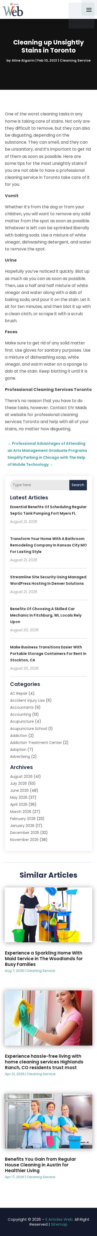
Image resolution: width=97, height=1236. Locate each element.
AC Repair (18, 693)
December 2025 (24, 832)
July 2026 (18, 783)
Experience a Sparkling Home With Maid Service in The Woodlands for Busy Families (44, 958)
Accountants (22, 707)
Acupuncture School (28, 728)
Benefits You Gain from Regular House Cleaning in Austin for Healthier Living (40, 1165)
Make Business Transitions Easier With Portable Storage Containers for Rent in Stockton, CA (48, 654)
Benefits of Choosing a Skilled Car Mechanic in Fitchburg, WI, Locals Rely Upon (45, 615)
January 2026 (22, 825)
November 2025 (24, 839)
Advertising (20, 756)
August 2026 (21, 776)
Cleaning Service (75, 60)
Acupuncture (22, 721)
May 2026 (18, 797)
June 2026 (19, 790)
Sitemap (59, 1224)
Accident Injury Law (27, 700)
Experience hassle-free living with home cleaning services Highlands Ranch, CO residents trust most (44, 1062)
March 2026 (20, 811)
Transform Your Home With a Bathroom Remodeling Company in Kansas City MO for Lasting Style (48, 545)
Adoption (18, 749)
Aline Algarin (23, 60)
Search (78, 484)
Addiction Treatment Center (36, 742)
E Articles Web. (59, 1219)
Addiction (18, 735)
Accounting (20, 714)
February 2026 (23, 818)
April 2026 (18, 804)
